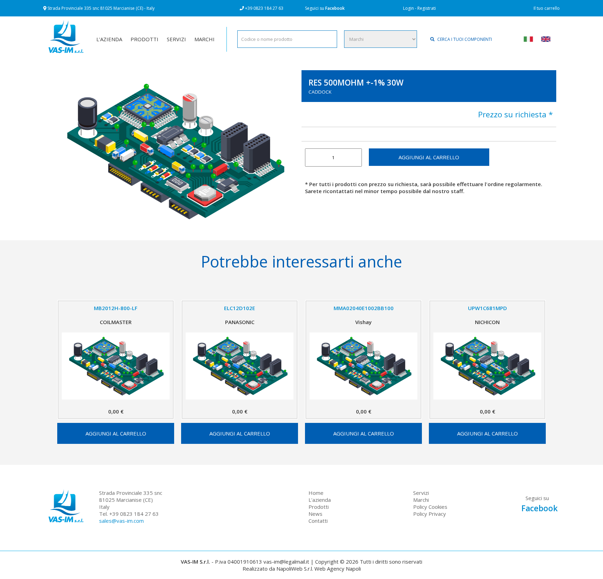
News (315, 513)
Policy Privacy (429, 513)
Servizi (421, 492)
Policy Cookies (430, 506)
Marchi (421, 499)
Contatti (318, 520)
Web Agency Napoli (337, 568)
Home (315, 492)
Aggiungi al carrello (429, 157)
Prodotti (318, 506)
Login (408, 8)
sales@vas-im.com (121, 520)
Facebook (335, 8)
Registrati (426, 8)
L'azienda (319, 499)
